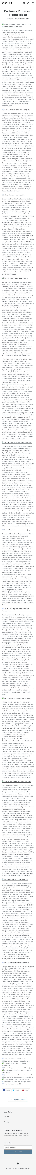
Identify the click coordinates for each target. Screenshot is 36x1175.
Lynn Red (14, 1168)
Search (6, 1117)
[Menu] (33, 3)
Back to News (19, 1099)
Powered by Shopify (24, 1168)
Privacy (6, 1122)
